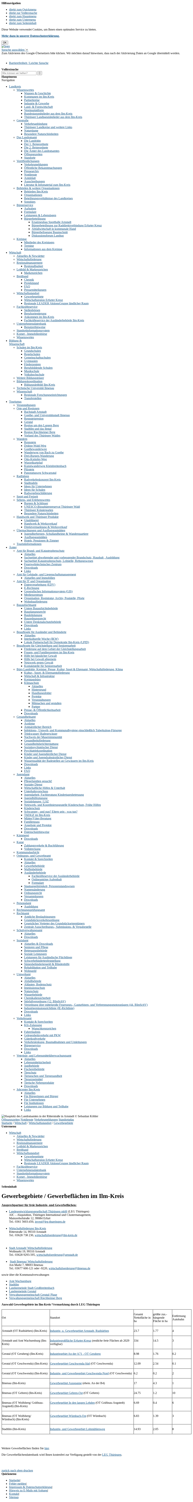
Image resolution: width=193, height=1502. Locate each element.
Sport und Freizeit (27, 496)
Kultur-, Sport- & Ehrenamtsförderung (47, 672)
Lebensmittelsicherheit (37, 1062)
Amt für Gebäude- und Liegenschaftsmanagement (46, 574)
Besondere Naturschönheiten (41, 134)
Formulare (30, 211)
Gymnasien (31, 361)
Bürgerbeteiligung (35, 218)
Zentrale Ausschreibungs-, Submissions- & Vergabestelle (57, 926)
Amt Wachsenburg (20, 1281)
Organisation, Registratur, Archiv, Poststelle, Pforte (54, 598)
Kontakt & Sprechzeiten (38, 859)
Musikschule (31, 371)
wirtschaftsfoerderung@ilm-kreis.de (56, 1235)
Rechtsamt (23, 913)
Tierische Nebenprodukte (39, 1082)
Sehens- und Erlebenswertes (33, 499)
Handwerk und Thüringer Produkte (38, 516)
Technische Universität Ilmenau (35, 388)
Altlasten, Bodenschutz (38, 984)
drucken (28, 1470)
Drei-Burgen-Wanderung (39, 455)
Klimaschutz (31, 682)
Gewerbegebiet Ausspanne (66, 1383)
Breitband (22, 276)
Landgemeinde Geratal (22, 1291)
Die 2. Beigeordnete (36, 147)
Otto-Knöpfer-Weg (35, 459)
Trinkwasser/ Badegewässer (40, 733)
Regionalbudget (33, 266)
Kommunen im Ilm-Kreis (39, 96)
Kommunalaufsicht (28, 852)
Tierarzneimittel (33, 1079)
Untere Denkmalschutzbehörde (42, 621)
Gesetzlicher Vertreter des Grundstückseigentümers (54, 923)
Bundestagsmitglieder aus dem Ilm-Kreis (48, 113)
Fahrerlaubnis (32, 1031)
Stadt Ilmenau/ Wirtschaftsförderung (31, 1261)
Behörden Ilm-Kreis (36, 191)
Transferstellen (32, 398)
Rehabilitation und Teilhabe (40, 967)
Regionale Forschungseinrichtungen (45, 394)
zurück (6, 1470)
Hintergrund (39, 689)
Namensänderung (34, 889)
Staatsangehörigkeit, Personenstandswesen (49, 886)
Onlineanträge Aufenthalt (47, 879)
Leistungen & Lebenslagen (40, 215)
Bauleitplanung (33, 615)
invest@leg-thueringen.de (50, 1221)
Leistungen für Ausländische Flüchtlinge (48, 957)
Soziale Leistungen (35, 954)
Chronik (29, 279)
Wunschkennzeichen (44, 1028)
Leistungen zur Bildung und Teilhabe (46, 1106)
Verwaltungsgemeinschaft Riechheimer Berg (35, 1298)
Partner (36, 706)
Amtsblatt (30, 178)
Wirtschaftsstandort (28, 293)
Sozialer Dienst (33, 784)
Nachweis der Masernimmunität (43, 737)
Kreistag (22, 239)
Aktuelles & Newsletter (30, 256)
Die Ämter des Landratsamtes (41, 150)
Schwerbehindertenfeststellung (42, 960)
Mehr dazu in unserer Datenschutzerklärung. (31, 35)
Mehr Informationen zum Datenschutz (24, 56)
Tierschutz (30, 1072)
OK (5, 42)
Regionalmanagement (29, 262)
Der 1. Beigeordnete (36, 144)
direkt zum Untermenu (22, 19)
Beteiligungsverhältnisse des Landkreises (48, 198)
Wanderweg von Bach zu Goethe (44, 452)
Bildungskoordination (29, 381)
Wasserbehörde (33, 994)
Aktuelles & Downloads (38, 943)
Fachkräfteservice (27, 306)
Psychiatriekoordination (38, 750)
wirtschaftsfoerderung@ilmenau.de (69, 1268)
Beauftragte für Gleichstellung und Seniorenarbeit (46, 645)
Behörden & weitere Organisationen (38, 188)
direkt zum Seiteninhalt (22, 23)
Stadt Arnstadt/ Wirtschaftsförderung (30, 1248)
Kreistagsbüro (32, 679)
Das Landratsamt (27, 137)
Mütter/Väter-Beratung (37, 818)
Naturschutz (31, 991)
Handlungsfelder (41, 693)
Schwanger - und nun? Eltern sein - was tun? (50, 811)
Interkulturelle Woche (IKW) (41, 638)
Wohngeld (30, 970)
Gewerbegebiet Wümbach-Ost (68, 1415)
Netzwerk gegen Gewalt (38, 662)
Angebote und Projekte (38, 825)
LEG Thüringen (111, 1454)
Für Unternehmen (34, 1099)
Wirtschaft (15, 252)
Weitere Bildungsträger (30, 378)
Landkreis (15, 86)
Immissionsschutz (34, 987)
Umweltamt (24, 974)
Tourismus (15, 401)
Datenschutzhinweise (36, 832)
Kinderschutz (32, 808)
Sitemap (14, 1497)
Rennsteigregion (34, 418)
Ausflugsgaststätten (35, 537)
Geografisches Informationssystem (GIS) (48, 591)
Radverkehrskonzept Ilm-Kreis (42, 479)
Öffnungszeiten (33, 154)
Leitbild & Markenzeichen (32, 269)
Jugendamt (23, 774)
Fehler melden (17, 1483)
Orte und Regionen (28, 408)
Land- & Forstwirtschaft (38, 106)
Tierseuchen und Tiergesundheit (43, 1076)
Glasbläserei (31, 520)
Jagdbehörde (31, 1065)
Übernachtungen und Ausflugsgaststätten (41, 530)
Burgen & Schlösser (36, 503)
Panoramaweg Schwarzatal (40, 472)
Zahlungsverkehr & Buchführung (44, 845)
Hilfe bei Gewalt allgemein (40, 659)
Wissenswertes (25, 89)
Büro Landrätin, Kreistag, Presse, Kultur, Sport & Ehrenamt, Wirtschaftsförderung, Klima (70, 669)
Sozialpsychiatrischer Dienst (41, 747)
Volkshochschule (34, 374)
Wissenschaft (24, 391)
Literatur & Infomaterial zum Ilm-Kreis (47, 184)
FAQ (27, 286)
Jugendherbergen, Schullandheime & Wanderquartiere (56, 533)
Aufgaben (30, 208)
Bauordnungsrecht (35, 618)
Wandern (22, 438)
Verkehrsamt (24, 1018)
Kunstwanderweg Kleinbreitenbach (45, 466)
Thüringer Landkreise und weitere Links (48, 127)
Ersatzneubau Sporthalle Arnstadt (51, 222)
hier (46, 1448)
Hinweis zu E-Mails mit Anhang (28, 1490)
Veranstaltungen (26, 405)
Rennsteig (30, 442)
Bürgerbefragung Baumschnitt (50, 232)
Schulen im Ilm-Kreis (29, 347)
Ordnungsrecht (33, 893)
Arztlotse (29, 723)
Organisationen (33, 195)
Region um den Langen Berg (41, 425)
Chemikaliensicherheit (37, 998)
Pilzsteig (29, 469)
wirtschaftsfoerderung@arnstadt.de (57, 1254)
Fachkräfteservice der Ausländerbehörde (56, 876)
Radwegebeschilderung (38, 493)
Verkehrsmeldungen (36, 164)
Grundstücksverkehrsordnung (41, 920)
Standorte (29, 157)
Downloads (31, 567)
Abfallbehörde (32, 981)
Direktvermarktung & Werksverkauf (45, 527)
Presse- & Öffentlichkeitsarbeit (42, 710)
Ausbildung (31, 906)
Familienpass (32, 821)
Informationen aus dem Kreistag (43, 249)
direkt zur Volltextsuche (23, 12)
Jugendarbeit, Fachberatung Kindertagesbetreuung (54, 794)
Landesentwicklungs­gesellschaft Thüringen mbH (38, 1211)
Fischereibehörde (34, 1069)
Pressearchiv (31, 171)
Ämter (13, 547)
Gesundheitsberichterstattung (41, 743)
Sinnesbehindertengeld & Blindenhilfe (47, 964)
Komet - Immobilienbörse (32, 333)
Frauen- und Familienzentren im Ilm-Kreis (49, 652)
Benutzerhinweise (34, 327)
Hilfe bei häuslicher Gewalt (40, 655)
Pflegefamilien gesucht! (38, 781)
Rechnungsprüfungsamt (31, 909)
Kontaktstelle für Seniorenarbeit (43, 666)
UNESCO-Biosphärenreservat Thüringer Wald (52, 506)
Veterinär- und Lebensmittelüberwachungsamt (44, 1055)
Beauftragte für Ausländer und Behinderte (41, 632)
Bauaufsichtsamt (26, 605)
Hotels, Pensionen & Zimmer (41, 540)
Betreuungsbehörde (35, 950)
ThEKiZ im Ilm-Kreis (37, 815)
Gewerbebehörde (34, 865)
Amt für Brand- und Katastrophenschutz (40, 550)
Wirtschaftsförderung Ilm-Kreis (27, 1228)
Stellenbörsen (32, 310)
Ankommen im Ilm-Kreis (39, 317)
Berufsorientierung (35, 313)
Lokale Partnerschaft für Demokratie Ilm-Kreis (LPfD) (56, 642)
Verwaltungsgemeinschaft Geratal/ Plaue (33, 1294)
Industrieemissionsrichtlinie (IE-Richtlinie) (49, 1008)
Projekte (36, 696)
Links (27, 571)
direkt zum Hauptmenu (22, 16)
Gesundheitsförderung (37, 740)
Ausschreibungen (34, 181)
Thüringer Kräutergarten (38, 510)
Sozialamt (22, 940)
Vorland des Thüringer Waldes (42, 435)
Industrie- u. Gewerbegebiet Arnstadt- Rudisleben (79, 1330)
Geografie (22, 120)
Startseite (7, 1123)
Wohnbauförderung (35, 601)
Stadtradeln (31, 483)
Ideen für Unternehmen (38, 486)
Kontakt (14, 1493)
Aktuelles (29, 554)
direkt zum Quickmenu (22, 9)
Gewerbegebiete (34, 296)
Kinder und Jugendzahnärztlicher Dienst (48, 757)
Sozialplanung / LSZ (36, 801)
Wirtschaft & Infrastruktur (39, 676)
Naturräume (31, 130)
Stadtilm (14, 1284)
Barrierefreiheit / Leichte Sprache (28, 63)
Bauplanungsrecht (35, 611)
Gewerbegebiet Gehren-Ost (66, 1393)
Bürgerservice (25, 205)
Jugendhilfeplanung (35, 798)
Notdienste (30, 174)
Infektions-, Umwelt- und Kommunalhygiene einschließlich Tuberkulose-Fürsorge (73, 730)
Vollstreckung (32, 848)
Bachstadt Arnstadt (35, 411)
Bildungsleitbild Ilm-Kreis (39, 384)
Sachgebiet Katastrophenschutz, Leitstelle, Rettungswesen (58, 560)
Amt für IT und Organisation (34, 581)
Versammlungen (33, 896)
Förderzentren (32, 364)
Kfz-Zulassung (33, 1025)
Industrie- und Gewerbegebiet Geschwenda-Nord (79, 1373)
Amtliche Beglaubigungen (39, 916)
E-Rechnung (31, 588)
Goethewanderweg (35, 449)
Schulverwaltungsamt (29, 930)
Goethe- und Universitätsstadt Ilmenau (47, 415)
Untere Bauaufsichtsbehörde (41, 608)
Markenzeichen (33, 272)
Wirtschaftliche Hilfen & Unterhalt (44, 787)
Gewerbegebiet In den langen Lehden (72, 1402)
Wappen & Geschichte (37, 93)
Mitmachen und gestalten (46, 703)
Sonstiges (29, 201)
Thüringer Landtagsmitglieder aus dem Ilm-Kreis (53, 117)
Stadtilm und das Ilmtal (37, 428)
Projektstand (31, 283)
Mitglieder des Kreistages (39, 242)
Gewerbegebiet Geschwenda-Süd (70, 1363)
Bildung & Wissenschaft (17, 342)
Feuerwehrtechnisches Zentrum (42, 564)
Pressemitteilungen (35, 289)
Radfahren (23, 476)
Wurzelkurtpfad (33, 462)
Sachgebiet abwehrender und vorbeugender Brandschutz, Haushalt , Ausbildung (71, 557)
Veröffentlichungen (28, 161)
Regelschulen (32, 354)
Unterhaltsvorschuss (36, 791)
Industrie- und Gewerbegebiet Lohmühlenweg (77, 1429)
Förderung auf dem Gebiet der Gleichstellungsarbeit (55, 649)
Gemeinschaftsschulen (37, 357)
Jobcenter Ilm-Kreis (28, 1089)
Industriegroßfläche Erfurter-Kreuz (70, 1340)
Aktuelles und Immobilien (39, 577)
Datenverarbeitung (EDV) (39, 584)
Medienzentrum (33, 594)
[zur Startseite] (6, 46)
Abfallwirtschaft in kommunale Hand (54, 228)
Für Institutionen (34, 1103)
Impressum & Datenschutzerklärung (30, 1487)
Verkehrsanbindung (35, 123)
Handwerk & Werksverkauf (40, 523)
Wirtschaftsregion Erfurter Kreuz (43, 300)
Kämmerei (23, 835)
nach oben (16, 1470)
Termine (29, 245)
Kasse (20, 842)
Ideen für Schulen (34, 489)
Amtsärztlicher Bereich (37, 727)
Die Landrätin (32, 140)
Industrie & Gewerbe (36, 103)
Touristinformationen (29, 544)
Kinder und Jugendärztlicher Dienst (45, 754)
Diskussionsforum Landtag (48, 235)
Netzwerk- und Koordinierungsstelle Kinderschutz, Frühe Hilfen (62, 804)
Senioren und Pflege (36, 947)
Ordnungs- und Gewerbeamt (34, 855)
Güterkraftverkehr (34, 1038)
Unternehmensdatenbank (31, 323)
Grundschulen (32, 350)
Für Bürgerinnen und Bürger (41, 1096)
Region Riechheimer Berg (39, 432)
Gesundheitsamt (26, 716)
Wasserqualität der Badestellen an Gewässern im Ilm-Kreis (59, 760)
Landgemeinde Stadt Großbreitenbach (31, 1287)
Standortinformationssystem (33, 330)
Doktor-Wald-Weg (35, 445)
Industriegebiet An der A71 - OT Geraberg (75, 1353)
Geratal (28, 422)
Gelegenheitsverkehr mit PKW (42, 1035)
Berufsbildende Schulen (38, 367)
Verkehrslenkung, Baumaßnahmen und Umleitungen (55, 1042)
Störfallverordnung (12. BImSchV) (45, 1001)
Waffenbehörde (33, 869)
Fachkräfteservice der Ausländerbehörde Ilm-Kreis (54, 320)
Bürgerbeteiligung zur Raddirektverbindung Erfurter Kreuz (67, 225)
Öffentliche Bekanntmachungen (43, 167)
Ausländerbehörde (35, 872)
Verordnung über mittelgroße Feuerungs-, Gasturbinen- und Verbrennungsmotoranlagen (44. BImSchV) (86, 1004)
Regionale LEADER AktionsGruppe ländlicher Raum (56, 303)
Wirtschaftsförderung (29, 259)
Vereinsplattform (34, 110)
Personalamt (24, 903)
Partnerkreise (32, 100)
